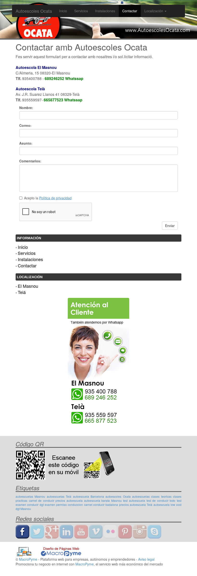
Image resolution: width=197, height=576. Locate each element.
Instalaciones (105, 10)
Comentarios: (30, 161)
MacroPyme (28, 559)
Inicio (63, 10)
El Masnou (28, 286)
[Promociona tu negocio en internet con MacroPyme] (49, 551)
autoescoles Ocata (117, 496)
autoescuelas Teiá (59, 496)
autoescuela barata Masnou (103, 500)
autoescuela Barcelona (88, 496)
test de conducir (157, 500)
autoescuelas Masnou (30, 496)
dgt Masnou (23, 509)
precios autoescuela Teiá (136, 504)
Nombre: (26, 107)
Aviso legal (146, 559)
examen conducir (27, 504)
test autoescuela (134, 500)
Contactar (129, 10)
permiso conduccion (69, 504)
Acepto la (48, 198)
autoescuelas (141, 496)
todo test (175, 500)
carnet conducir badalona (101, 504)
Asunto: (25, 143)
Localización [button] (154, 10)
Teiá (22, 292)
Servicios (81, 10)
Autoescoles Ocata (34, 11)
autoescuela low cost (168, 504)
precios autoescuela (69, 500)
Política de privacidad (55, 198)
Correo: (25, 125)
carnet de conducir (41, 500)
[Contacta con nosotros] (98, 360)
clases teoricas (161, 496)
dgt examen (47, 504)
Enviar (170, 225)
